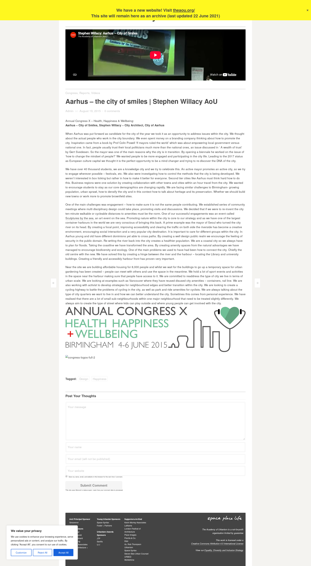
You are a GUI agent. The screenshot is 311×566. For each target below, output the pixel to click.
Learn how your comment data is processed (108, 490)
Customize (21, 552)
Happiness (99, 379)
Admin (69, 111)
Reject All (42, 552)
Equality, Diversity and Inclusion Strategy (223, 550)
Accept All (63, 552)
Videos (95, 93)
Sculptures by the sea (79, 218)
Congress (71, 93)
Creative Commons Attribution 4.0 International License (217, 543)
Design (83, 379)
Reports (84, 93)
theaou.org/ (184, 10)
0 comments (112, 111)
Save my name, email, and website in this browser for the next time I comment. (96, 477)
